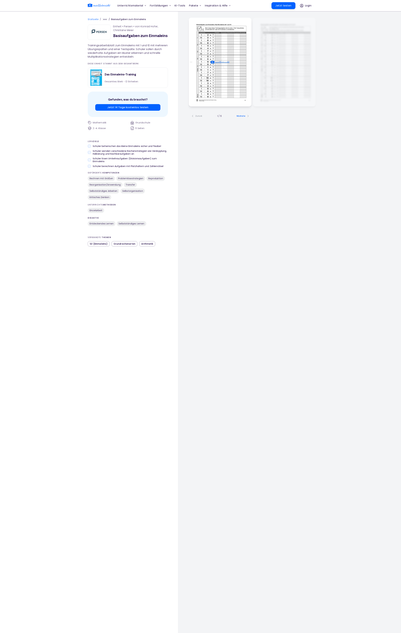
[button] (180, 5)
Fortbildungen (159, 5)
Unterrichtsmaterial (130, 5)
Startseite (93, 19)
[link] (99, 5)
